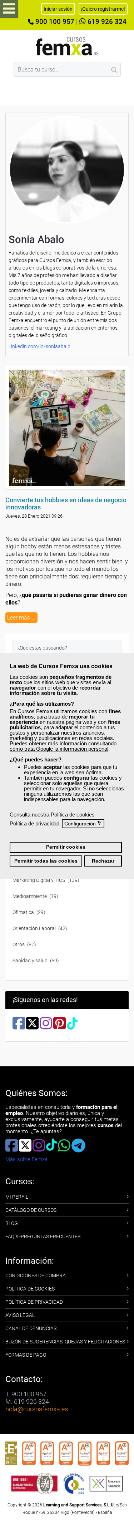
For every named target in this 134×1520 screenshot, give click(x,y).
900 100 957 (54, 22)
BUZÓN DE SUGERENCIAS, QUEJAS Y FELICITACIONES (65, 1341)
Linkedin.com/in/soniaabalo (39, 346)
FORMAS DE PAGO (25, 1355)
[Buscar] (114, 70)
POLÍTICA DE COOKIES (30, 1289)
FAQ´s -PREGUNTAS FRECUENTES (42, 1236)
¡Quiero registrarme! (103, 9)
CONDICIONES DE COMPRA (35, 1275)
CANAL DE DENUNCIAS (30, 1328)
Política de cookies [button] (73, 814)
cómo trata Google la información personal (59, 749)
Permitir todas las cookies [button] (46, 861)
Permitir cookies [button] (65, 847)
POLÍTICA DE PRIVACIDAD (34, 1302)
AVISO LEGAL (20, 1315)
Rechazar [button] (103, 861)
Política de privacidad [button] (34, 823)
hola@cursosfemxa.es (36, 1409)
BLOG (11, 1223)
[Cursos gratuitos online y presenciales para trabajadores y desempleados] (67, 46)
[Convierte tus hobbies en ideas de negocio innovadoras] (67, 428)
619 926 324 (106, 22)
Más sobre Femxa (26, 1159)
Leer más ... (21, 617)
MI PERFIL (16, 1197)
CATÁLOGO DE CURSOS (30, 1210)
